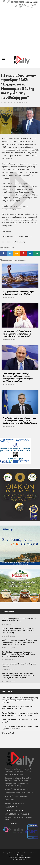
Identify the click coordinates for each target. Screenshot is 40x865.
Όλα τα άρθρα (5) (8, 733)
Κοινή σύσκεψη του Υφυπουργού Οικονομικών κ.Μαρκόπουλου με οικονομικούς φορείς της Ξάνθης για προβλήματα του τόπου (20, 642)
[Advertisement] (20, 29)
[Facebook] (12, 2)
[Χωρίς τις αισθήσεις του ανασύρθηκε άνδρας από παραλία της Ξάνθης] (20, 276)
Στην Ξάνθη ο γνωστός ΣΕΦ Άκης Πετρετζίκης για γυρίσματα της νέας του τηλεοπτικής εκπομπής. (20, 700)
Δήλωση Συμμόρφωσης (20, 859)
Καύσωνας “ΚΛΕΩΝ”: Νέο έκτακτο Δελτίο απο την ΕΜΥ (19, 721)
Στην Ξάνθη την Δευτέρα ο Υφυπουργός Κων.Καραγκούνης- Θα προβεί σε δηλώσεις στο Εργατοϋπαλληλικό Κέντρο (20, 420)
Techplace (20, 855)
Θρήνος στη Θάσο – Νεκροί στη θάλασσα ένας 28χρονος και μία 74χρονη (20, 727)
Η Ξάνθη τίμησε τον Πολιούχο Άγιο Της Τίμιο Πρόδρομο (19, 665)
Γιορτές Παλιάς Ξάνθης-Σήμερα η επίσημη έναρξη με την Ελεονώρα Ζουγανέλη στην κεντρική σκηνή (17, 333)
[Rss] (22, 2)
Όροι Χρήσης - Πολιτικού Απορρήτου (20, 857)
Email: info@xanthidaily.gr (14, 810)
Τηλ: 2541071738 (11, 807)
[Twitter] (15, 2)
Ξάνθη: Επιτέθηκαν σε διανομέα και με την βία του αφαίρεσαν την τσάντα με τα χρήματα (20, 714)
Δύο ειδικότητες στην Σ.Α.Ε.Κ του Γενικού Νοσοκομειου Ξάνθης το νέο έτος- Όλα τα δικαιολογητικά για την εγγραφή (18, 675)
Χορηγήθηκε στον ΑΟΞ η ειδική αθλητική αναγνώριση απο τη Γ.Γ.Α (17, 707)
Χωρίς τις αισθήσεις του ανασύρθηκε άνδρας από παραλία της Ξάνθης (19, 619)
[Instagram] (17, 2)
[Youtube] (20, 2)
